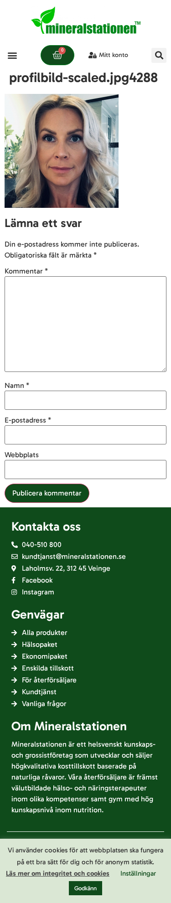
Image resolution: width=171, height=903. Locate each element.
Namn (17, 385)
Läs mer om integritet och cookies (57, 873)
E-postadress (28, 420)
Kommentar (26, 271)
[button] (12, 55)
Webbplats (22, 455)
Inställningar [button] (138, 873)
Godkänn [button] (85, 888)
